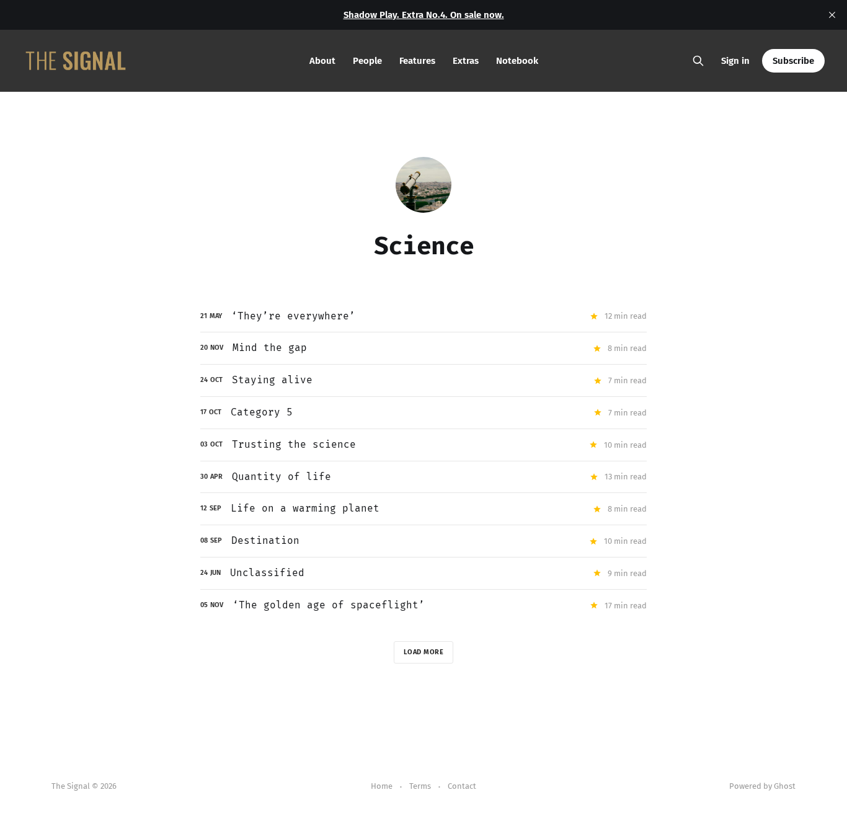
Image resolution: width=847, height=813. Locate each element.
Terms (420, 786)
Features (417, 60)
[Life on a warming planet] (423, 509)
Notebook (517, 60)
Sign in (735, 60)
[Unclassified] (423, 573)
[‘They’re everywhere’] (423, 316)
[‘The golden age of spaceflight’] (423, 605)
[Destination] (423, 541)
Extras (466, 60)
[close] (832, 15)
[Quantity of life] (423, 477)
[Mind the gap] (423, 348)
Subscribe (793, 60)
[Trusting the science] (423, 445)
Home (381, 786)
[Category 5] (423, 413)
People (367, 60)
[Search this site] (698, 60)
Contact (462, 786)
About (322, 60)
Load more (424, 652)
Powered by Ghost (762, 786)
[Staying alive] (423, 380)
